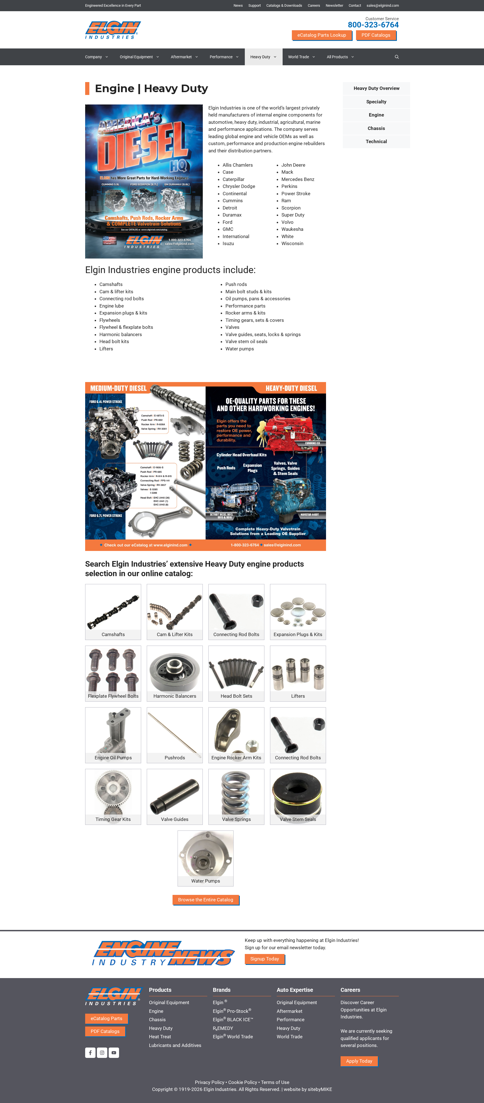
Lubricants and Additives (175, 1045)
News (238, 5)
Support (254, 5)
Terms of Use (275, 1082)
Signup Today (264, 959)
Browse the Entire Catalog (205, 899)
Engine (376, 115)
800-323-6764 (373, 24)
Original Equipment (136, 57)
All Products (337, 57)
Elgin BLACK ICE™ (233, 1019)
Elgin (220, 1002)
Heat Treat (160, 1036)
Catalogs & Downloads (284, 5)
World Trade (298, 57)
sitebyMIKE (320, 1089)
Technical (376, 141)
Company (93, 57)
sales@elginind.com (383, 5)
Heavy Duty (260, 57)
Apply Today (359, 1061)
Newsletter (334, 5)
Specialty (376, 101)
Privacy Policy (209, 1082)
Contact (355, 5)
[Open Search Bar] (396, 56)
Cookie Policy (242, 1082)
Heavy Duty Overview (376, 88)
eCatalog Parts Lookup (321, 35)
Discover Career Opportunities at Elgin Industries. (364, 1010)
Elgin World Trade (233, 1036)
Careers (314, 5)
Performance (221, 57)
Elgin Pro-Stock (232, 1011)
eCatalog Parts (106, 1018)
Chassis (376, 128)
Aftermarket (181, 57)
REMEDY (223, 1028)
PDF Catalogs (376, 35)
